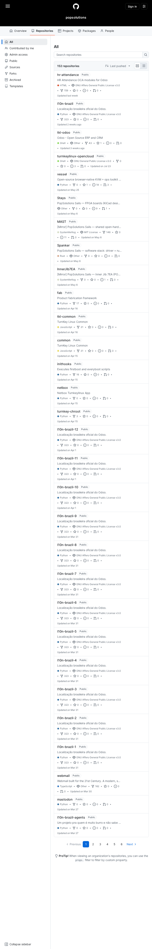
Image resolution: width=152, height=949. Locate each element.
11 (65, 237)
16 (77, 374)
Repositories (44, 30)
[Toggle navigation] (8, 6)
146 (108, 232)
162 (97, 786)
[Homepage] (76, 6)
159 (66, 90)
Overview (20, 30)
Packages (89, 30)
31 (82, 327)
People (109, 30)
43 (90, 143)
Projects (68, 30)
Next (130, 844)
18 (97, 184)
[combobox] (99, 55)
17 (77, 303)
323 (66, 119)
